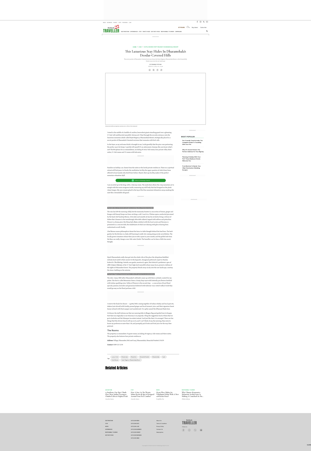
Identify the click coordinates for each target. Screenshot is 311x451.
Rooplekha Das (160, 399)
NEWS (106, 426)
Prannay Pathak (156, 64)
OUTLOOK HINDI (135, 438)
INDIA (104, 22)
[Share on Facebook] (157, 70)
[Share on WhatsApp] (149, 70)
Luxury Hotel (115, 357)
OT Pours (181, 27)
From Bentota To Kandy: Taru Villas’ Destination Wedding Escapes (191, 168)
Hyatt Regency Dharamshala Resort (131, 360)
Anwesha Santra (109, 399)
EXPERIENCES (108, 429)
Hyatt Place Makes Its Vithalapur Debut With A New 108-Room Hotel (167, 394)
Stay (140, 31)
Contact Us (159, 429)
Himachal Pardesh (144, 357)
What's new (146, 31)
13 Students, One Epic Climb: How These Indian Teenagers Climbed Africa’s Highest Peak (116, 394)
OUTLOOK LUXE (135, 426)
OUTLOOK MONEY (135, 432)
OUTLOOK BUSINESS (136, 429)
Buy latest (195, 27)
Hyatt (163, 357)
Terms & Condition (161, 423)
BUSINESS (109, 22)
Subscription (159, 432)
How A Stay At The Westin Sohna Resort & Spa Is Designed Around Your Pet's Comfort (142, 394)
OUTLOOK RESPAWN (136, 435)
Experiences (134, 31)
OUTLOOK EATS (135, 423)
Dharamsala (124, 357)
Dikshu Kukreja (186, 399)
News (158, 390)
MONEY (115, 22)
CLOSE (309, 445)
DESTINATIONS (109, 420)
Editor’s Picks (155, 31)
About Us (158, 420)
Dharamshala (155, 357)
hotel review (115, 360)
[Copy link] (161, 70)
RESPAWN (125, 22)
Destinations (125, 31)
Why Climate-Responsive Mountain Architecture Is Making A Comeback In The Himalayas (192, 395)
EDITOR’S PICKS (109, 435)
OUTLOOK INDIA (135, 420)
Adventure (108, 390)
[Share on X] (153, 70)
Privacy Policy (160, 426)
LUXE (130, 22)
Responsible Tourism (167, 31)
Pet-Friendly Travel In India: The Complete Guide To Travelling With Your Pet (192, 142)
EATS (120, 22)
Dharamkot (134, 357)
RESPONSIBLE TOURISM (111, 432)
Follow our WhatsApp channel (142, 180)
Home (134, 47)
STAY (106, 423)
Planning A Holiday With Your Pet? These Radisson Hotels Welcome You (191, 159)
